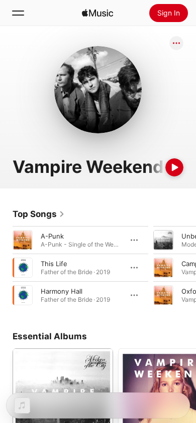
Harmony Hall (61, 291)
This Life (54, 264)
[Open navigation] (18, 13)
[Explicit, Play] (163, 295)
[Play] (174, 167)
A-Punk (52, 236)
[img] (97, 13)
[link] (39, 214)
